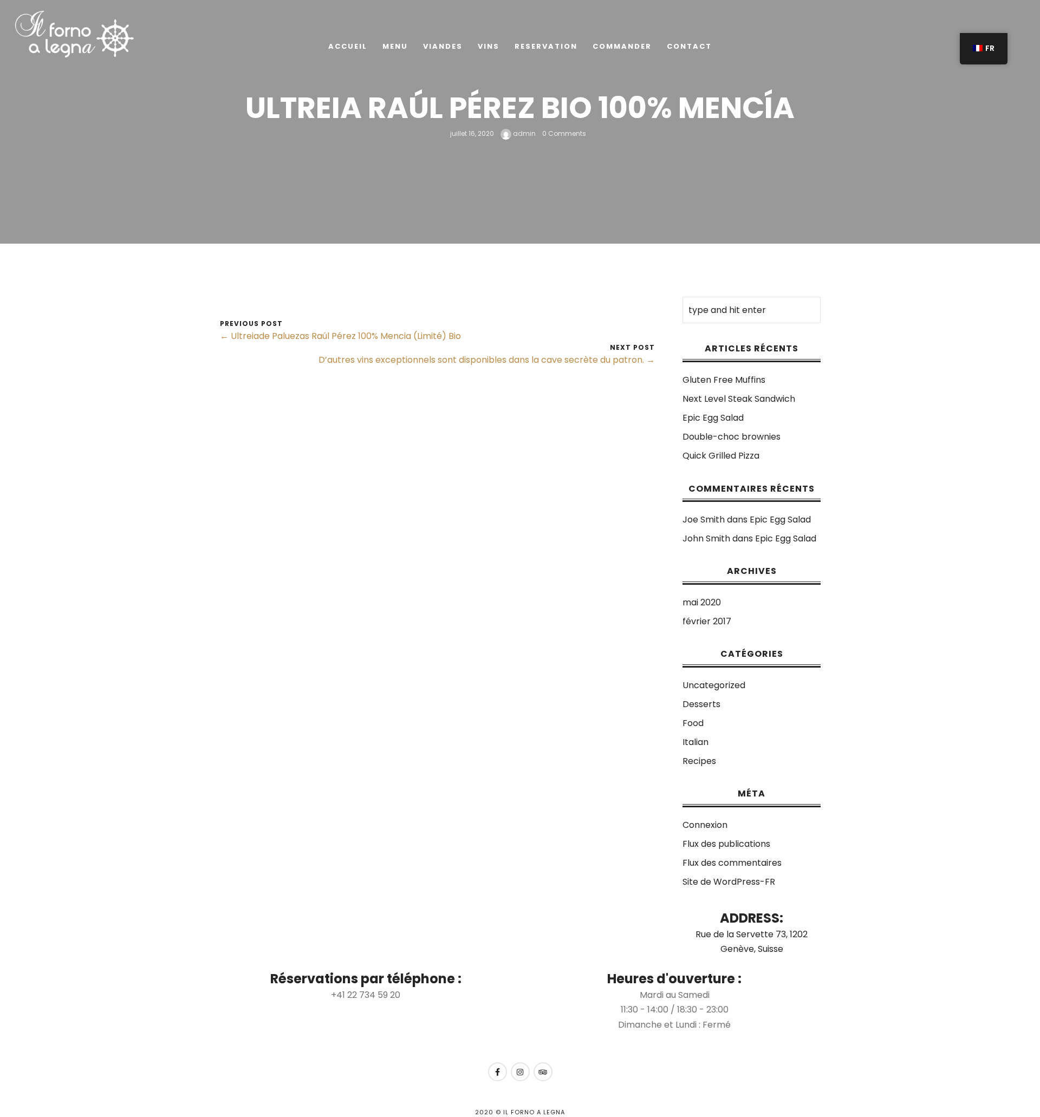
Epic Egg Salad (713, 417)
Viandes (443, 46)
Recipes (699, 761)
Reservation (546, 46)
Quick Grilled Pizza (720, 455)
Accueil (347, 46)
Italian (695, 742)
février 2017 (706, 621)
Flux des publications (726, 844)
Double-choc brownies (731, 436)
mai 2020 (701, 602)
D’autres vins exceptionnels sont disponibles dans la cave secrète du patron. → (486, 360)
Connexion (704, 825)
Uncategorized (713, 685)
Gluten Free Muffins (723, 380)
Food (693, 723)
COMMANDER (622, 46)
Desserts (701, 704)
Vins (488, 46)
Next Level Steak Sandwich (738, 399)
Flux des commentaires (732, 863)
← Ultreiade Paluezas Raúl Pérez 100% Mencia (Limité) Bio (340, 336)
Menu (395, 46)
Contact (689, 46)
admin (523, 133)
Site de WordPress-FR (728, 882)
